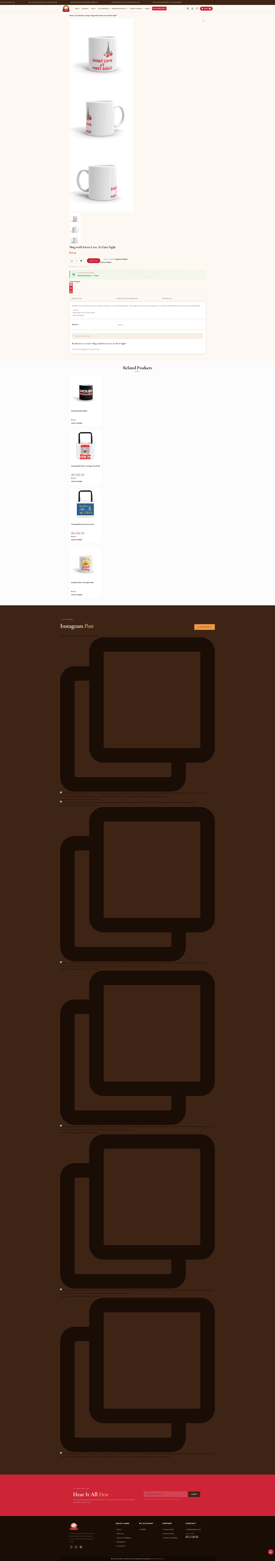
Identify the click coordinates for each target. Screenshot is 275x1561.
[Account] (192, 8)
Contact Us (121, 1546)
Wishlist (143, 1529)
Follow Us (204, 627)
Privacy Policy (168, 1529)
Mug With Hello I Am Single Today (82, 582)
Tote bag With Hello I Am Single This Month (85, 466)
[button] (116, 259)
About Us (120, 1533)
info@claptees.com (194, 1529)
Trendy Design (136, 8)
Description (76, 298)
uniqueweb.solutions (158, 1558)
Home (71, 15)
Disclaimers (121, 1542)
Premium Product (119, 8)
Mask (147, 8)
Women (85, 8)
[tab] (92, 299)
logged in (84, 349)
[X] (137, 288)
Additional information (127, 298)
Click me (270, 1552)
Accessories (103, 8)
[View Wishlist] (197, 9)
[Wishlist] (197, 8)
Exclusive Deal (159, 8)
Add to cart (93, 261)
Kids (93, 8)
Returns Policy (168, 1533)
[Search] (188, 8)
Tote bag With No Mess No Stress (82, 524)
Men (76, 8)
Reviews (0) (167, 298)
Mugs (87, 15)
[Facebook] (137, 284)
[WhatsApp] (137, 291)
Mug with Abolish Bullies (79, 411)
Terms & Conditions (124, 1538)
